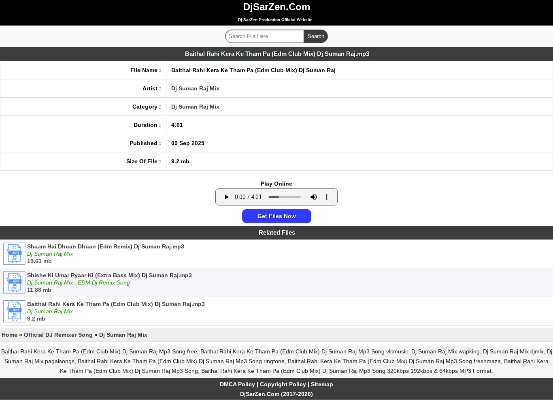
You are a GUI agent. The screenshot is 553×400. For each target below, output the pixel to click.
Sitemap (322, 384)
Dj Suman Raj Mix (195, 88)
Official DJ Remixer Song (58, 335)
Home (9, 335)
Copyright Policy (283, 384)
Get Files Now (276, 216)
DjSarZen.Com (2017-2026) (276, 394)
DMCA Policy (237, 384)
